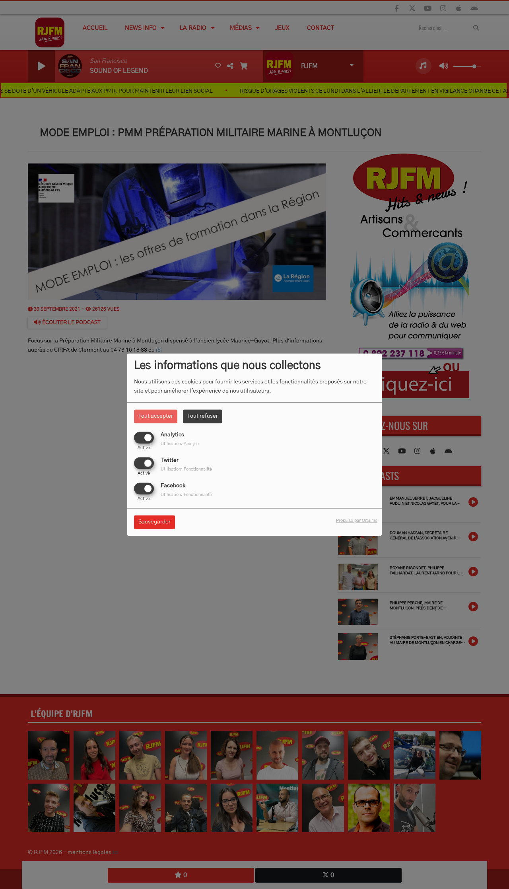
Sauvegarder (154, 522)
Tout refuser (202, 416)
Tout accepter (155, 416)
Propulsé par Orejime (356, 520)
